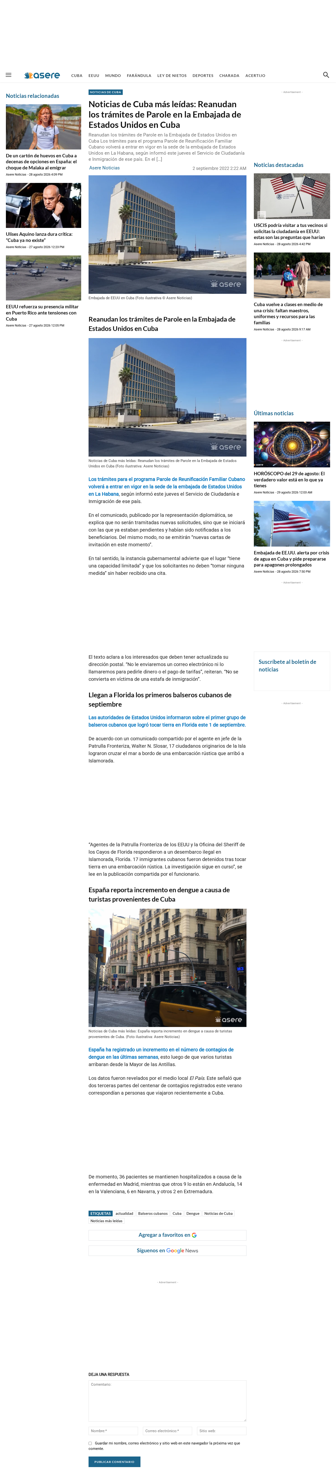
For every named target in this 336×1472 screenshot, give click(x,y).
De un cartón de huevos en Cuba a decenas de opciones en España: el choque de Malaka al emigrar (41, 161)
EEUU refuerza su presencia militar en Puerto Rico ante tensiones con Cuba (42, 312)
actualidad (124, 1213)
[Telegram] (173, 1266)
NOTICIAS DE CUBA (105, 92)
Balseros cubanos (153, 1213)
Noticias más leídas (106, 1221)
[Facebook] (128, 1266)
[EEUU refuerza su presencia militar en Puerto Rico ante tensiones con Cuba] (43, 278)
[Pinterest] (150, 1266)
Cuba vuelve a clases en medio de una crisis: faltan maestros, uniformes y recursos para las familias (288, 313)
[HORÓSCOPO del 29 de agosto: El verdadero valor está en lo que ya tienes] (292, 444)
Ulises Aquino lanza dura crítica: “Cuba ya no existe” (39, 237)
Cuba (177, 1213)
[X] (139, 1266)
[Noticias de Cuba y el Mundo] (42, 75)
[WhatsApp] (162, 1266)
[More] (184, 1266)
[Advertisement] (168, 34)
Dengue (192, 1213)
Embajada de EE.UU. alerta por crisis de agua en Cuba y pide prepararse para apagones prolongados (291, 558)
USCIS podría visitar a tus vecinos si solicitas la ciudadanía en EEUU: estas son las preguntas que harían (290, 231)
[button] (326, 75)
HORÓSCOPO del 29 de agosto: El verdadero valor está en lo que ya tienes (289, 479)
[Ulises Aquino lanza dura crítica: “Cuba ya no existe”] (43, 205)
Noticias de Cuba (218, 1213)
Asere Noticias (16, 174)
